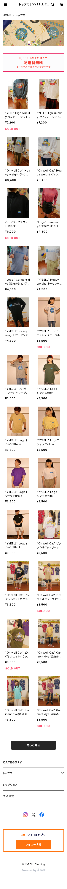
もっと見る (33, 745)
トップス (7, 773)
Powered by (29, 870)
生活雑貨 (8, 796)
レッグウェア (10, 784)
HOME (7, 15)
